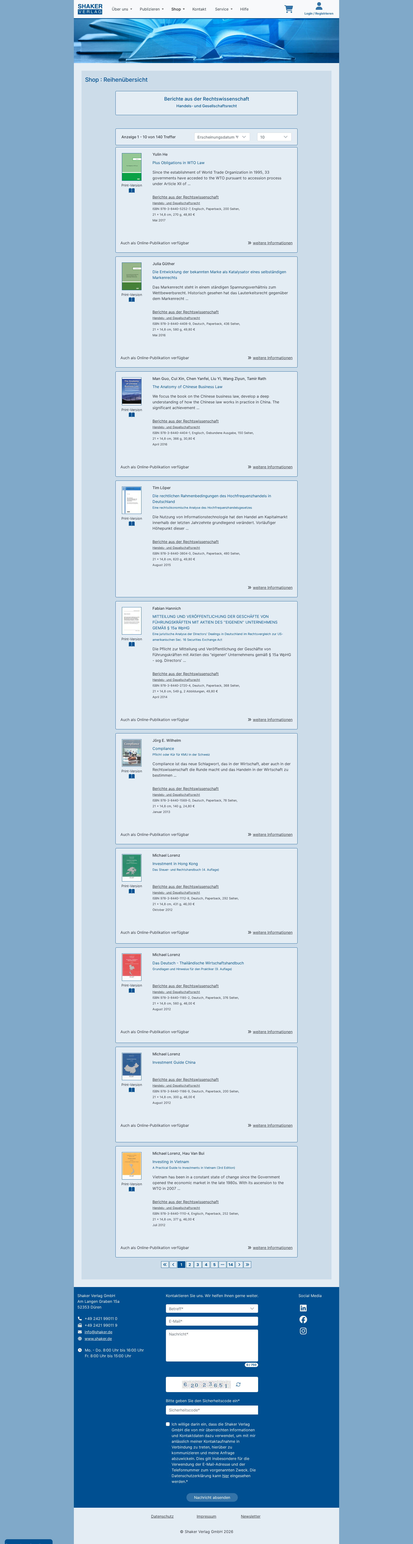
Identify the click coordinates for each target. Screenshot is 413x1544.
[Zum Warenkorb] (288, 9)
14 (230, 1264)
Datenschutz (162, 1516)
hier (225, 1475)
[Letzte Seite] (247, 1264)
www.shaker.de (98, 1338)
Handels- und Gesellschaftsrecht (176, 203)
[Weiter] (239, 1264)
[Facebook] (303, 1319)
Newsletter (251, 1516)
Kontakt (199, 9)
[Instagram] (303, 1331)
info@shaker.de (98, 1332)
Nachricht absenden (212, 1497)
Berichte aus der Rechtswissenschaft (185, 197)
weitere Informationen (273, 242)
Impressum (206, 1516)
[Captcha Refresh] (238, 1384)
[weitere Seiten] (222, 1264)
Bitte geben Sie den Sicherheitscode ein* (203, 1400)
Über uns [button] (120, 9)
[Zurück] (173, 1264)
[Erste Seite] (165, 1264)
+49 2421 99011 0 (101, 1318)
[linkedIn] (303, 1308)
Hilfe (245, 9)
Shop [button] (179, 8)
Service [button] (222, 9)
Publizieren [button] (150, 9)
